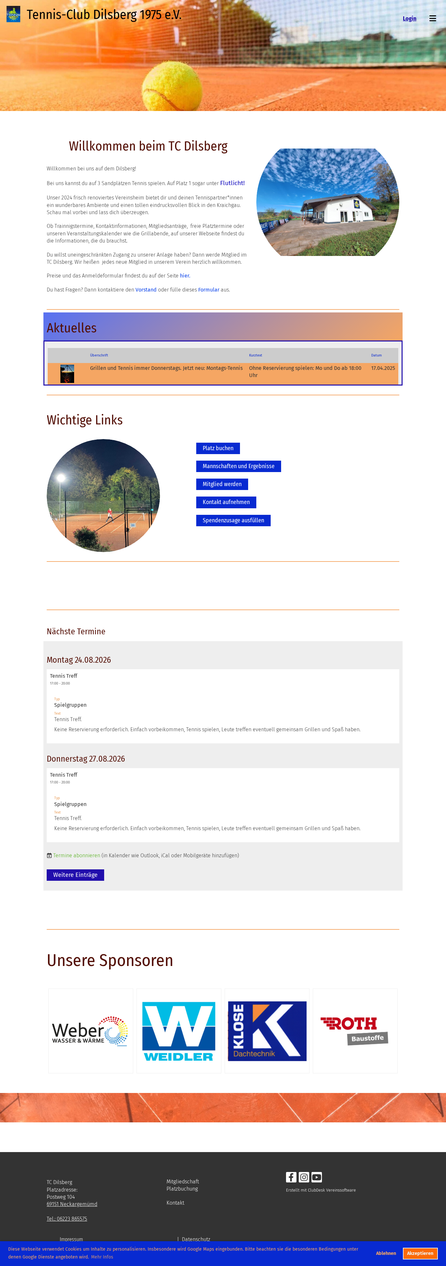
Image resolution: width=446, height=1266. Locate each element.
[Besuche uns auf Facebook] (291, 1179)
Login (409, 18)
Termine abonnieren (76, 855)
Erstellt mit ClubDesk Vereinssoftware (321, 1190)
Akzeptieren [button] (420, 1253)
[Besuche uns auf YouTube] (316, 1179)
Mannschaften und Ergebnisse (239, 466)
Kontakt (175, 1203)
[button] (223, 706)
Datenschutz (196, 1239)
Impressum (71, 1239)
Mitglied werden (222, 484)
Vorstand (146, 290)
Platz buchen (218, 448)
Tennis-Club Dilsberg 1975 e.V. (104, 15)
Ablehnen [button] (386, 1253)
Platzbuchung (182, 1189)
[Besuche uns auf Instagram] (304, 1179)
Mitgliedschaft (183, 1182)
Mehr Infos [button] (102, 1257)
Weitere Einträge (75, 874)
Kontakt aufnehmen (226, 502)
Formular (208, 290)
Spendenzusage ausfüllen (233, 520)
